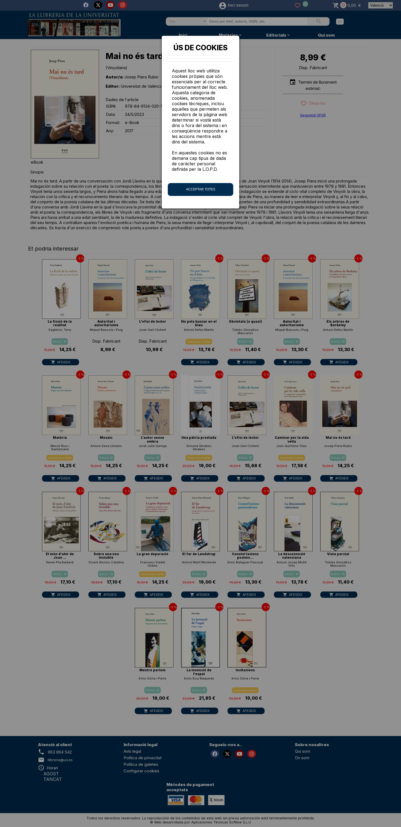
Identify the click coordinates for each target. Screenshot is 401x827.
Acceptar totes (200, 189)
